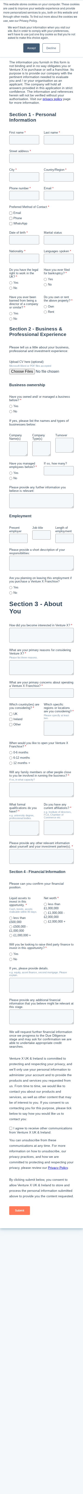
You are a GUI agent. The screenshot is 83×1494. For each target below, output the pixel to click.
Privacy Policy (58, 1167)
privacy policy (52, 99)
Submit (19, 1210)
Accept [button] (31, 48)
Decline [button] (51, 48)
